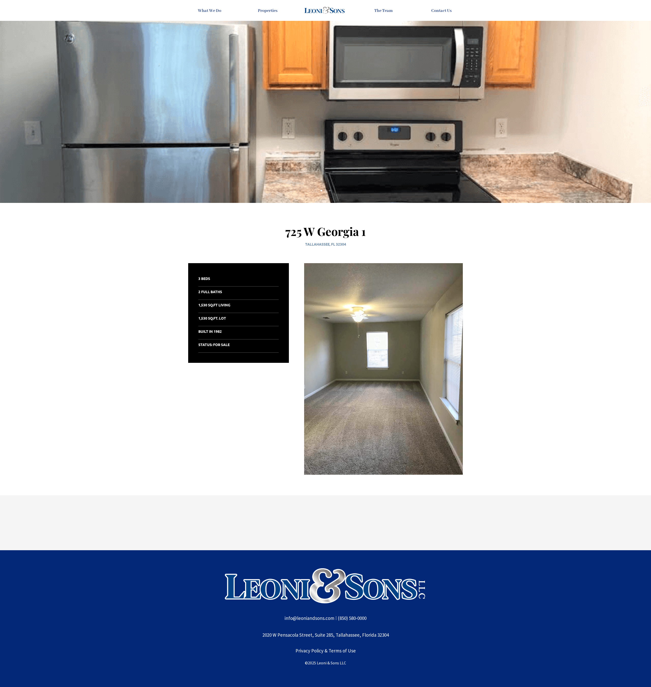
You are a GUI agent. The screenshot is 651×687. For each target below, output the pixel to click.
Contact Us (441, 10)
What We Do (209, 10)
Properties (267, 10)
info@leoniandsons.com (309, 618)
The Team (383, 10)
